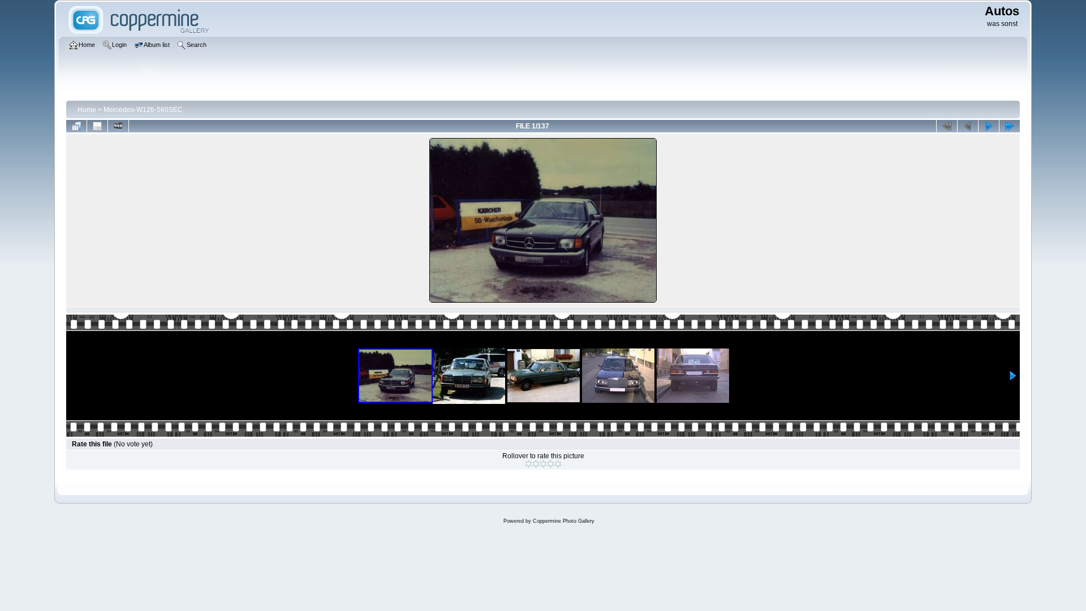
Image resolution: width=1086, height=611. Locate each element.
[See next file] (989, 126)
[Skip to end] (1009, 126)
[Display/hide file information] (97, 126)
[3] (543, 464)
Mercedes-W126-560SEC (143, 110)
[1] (528, 464)
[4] (550, 464)
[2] (536, 464)
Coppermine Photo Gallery (563, 521)
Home (86, 110)
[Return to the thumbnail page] (76, 126)
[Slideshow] (118, 126)
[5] (558, 464)
